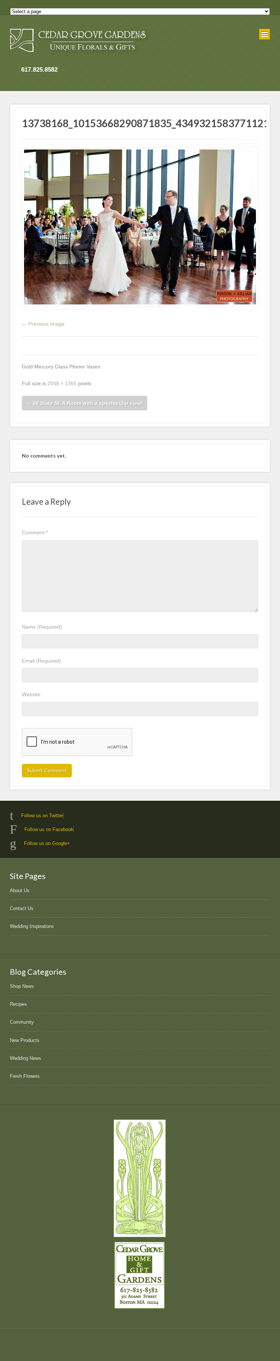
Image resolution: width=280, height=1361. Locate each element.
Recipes (18, 1004)
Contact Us (22, 908)
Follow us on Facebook (48, 829)
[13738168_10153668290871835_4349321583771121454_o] (140, 226)
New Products (24, 1040)
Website (31, 694)
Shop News (22, 986)
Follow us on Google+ (47, 843)
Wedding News (25, 1058)
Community (22, 1022)
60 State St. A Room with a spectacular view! (84, 403)
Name (42, 627)
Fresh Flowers (25, 1076)
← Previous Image (43, 324)
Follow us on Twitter (42, 815)
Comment (35, 532)
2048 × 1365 (62, 383)
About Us (20, 890)
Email (41, 661)
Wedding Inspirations (32, 926)
